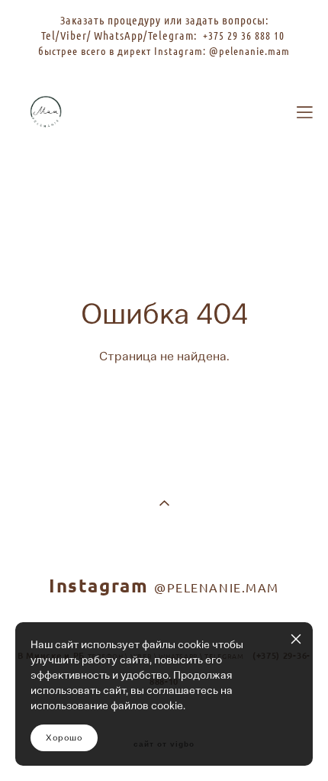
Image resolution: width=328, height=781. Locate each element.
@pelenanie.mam (249, 50)
